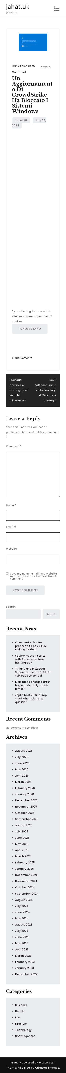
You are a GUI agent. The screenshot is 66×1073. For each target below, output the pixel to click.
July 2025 (21, 831)
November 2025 (26, 806)
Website (11, 548)
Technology (23, 1030)
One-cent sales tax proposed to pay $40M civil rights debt (31, 646)
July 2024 (21, 906)
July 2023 (21, 931)
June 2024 (22, 912)
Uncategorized (23, 66)
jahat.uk (18, 6)
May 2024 (22, 918)
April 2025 (22, 850)
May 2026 (22, 769)
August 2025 (23, 825)
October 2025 (24, 813)
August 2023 (23, 924)
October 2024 (25, 887)
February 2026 (25, 788)
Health (19, 1011)
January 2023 (24, 968)
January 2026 (24, 794)
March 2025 (23, 856)
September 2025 (26, 819)
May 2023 (21, 943)
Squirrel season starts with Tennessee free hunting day (30, 659)
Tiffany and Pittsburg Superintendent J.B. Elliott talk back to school (33, 672)
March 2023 (23, 956)
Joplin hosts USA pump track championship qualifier (31, 698)
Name (11, 505)
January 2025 (24, 869)
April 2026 (22, 775)
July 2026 (21, 757)
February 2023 (25, 962)
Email (11, 527)
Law (17, 1017)
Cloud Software (22, 358)
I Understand (30, 329)
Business (21, 1005)
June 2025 (22, 838)
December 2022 (26, 974)
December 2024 (26, 875)
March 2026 (23, 782)
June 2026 (22, 763)
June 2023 (22, 937)
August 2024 (24, 900)
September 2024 (27, 893)
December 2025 (26, 800)
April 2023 (22, 949)
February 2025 (25, 862)
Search (11, 607)
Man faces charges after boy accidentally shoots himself (32, 685)
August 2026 (24, 751)
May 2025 (21, 844)
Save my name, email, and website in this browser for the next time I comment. (33, 576)
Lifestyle (21, 1024)
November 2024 (26, 881)
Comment (13, 446)
